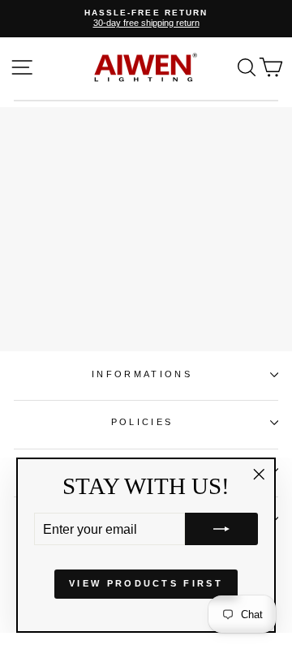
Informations (142, 374)
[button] (221, 529)
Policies (142, 422)
